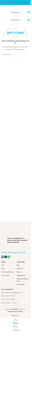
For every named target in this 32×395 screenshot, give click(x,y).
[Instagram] (5, 374)
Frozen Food (5, 392)
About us (19, 389)
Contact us (20, 386)
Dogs (2, 386)
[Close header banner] (28, 2)
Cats (2, 382)
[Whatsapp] (9, 374)
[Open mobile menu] (1, 12)
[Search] (27, 54)
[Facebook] (2, 374)
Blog (18, 382)
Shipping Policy (21, 392)
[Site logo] (15, 12)
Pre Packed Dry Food (7, 389)
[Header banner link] (15, 2)
